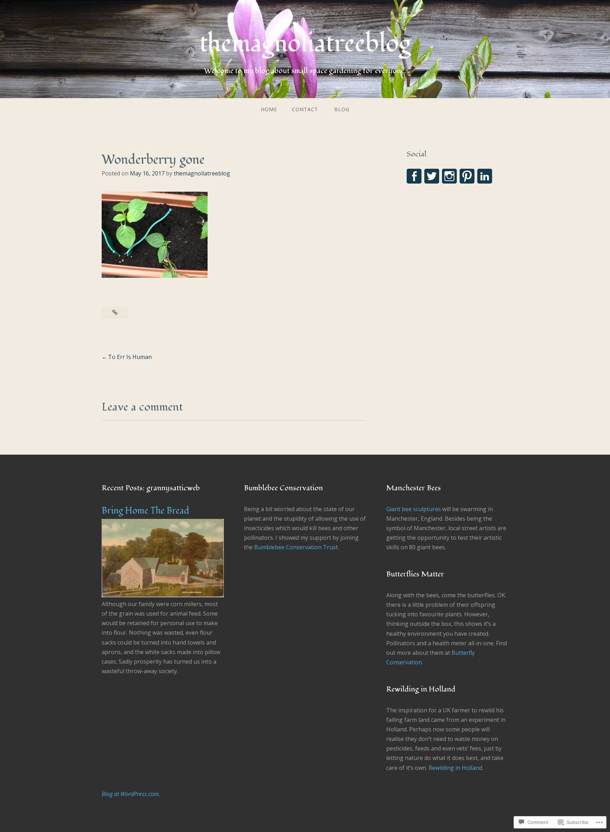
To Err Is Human (130, 357)
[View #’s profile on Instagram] (449, 176)
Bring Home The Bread (145, 510)
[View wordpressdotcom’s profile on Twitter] (431, 176)
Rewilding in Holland (455, 768)
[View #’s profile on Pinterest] (467, 176)
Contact (305, 109)
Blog (341, 109)
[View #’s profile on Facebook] (414, 176)
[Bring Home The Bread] (163, 595)
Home (269, 109)
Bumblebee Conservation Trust (296, 547)
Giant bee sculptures (413, 509)
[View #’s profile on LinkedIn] (484, 176)
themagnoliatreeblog (305, 43)
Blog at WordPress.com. (131, 794)
